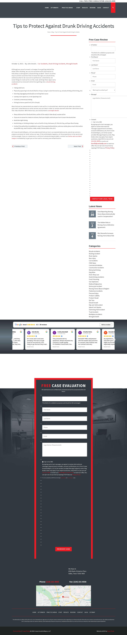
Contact (80, 612)
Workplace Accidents (95, 314)
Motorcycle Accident (95, 286)
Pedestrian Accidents (96, 291)
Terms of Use (17, 631)
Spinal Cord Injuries (95, 307)
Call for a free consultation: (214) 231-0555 (97, 1)
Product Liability (94, 296)
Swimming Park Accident (97, 310)
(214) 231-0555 (52, 581)
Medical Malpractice (95, 284)
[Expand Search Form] (113, 7)
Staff (60, 612)
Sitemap (92, 612)
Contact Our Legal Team (102, 199)
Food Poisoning (94, 279)
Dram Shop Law (94, 275)
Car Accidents (43, 64)
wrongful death (54, 111)
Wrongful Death (71, 64)
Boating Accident (94, 254)
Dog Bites (92, 272)
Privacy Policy (109, 148)
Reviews (73, 612)
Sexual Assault (93, 303)
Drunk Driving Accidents (57, 64)
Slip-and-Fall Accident (96, 305)
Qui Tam (91, 300)
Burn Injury (92, 258)
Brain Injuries (93, 256)
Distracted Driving (95, 270)
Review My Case (63, 549)
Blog (53, 32)
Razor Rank (110, 631)
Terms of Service (70, 477)
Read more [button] (18, 347)
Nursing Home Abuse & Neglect (99, 289)
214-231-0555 (95, 141)
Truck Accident (93, 312)
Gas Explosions (93, 282)
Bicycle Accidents (94, 251)
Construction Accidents (96, 268)
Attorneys (41, 612)
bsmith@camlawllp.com (99, 143)
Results (66, 612)
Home (49, 32)
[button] (114, 339)
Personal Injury (93, 293)
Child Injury (92, 263)
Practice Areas (52, 612)
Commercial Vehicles (95, 265)
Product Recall (93, 298)
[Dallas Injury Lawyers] (20, 10)
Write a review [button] (105, 325)
